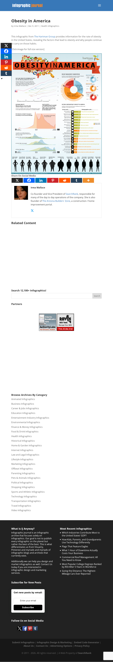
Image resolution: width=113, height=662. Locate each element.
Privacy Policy (82, 645)
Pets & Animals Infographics (25, 477)
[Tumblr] (76, 180)
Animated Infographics (23, 399)
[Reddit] (64, 180)
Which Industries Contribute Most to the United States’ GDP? (81, 534)
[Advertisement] (56, 253)
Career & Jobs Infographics (25, 408)
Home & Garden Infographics (26, 445)
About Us (29, 645)
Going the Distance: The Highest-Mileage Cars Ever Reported (79, 572)
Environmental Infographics (25, 422)
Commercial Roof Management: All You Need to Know (80, 559)
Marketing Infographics (23, 463)
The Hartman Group (44, 36)
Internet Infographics (22, 450)
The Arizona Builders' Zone (56, 200)
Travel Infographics (21, 505)
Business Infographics (22, 403)
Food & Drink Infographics (24, 431)
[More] (88, 180)
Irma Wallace (20, 26)
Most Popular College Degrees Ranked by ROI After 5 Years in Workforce (82, 565)
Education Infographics (23, 413)
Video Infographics (21, 510)
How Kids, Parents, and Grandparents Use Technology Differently (81, 541)
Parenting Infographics (23, 473)
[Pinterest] (52, 180)
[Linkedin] (41, 180)
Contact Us (42, 645)
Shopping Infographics (23, 487)
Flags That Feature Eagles (75, 546)
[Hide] (2, 79)
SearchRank (72, 193)
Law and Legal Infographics (25, 454)
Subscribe (28, 607)
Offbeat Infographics (22, 468)
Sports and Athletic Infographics (28, 491)
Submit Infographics (23, 642)
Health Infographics (50, 26)
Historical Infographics (23, 440)
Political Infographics (22, 482)
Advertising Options (61, 645)
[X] (17, 180)
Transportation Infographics (26, 501)
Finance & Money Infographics (27, 427)
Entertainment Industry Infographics (30, 417)
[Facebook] (29, 180)
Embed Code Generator (86, 642)
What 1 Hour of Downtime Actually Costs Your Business (80, 552)
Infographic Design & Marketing (54, 642)
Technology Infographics (24, 496)
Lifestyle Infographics (22, 459)
